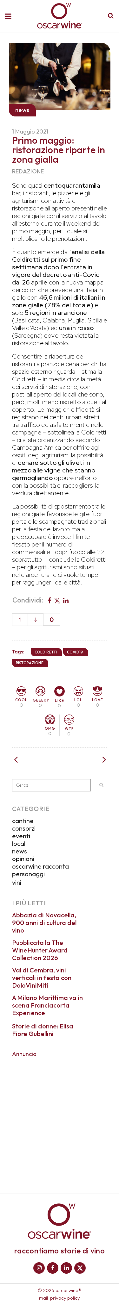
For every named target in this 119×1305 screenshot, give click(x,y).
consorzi (24, 828)
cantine (23, 821)
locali (19, 843)
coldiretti (46, 652)
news (19, 851)
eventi (21, 836)
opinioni (23, 859)
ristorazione (30, 662)
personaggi (28, 874)
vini (16, 882)
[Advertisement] (59, 1121)
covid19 (75, 652)
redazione (28, 171)
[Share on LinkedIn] (66, 600)
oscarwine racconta (40, 866)
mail (43, 1298)
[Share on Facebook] (49, 600)
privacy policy (65, 1298)
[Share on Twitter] (57, 600)
